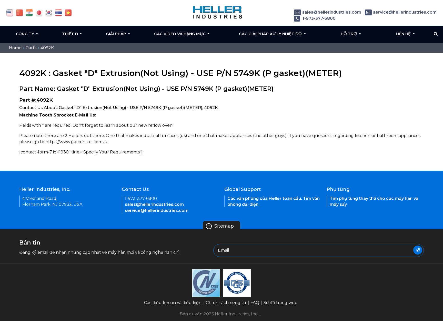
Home (15, 47)
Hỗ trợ (349, 33)
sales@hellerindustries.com (331, 12)
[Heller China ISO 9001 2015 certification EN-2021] (237, 282)
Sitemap (220, 226)
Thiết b (70, 33)
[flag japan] (39, 12)
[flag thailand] (58, 12)
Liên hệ (404, 33)
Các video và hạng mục (180, 33)
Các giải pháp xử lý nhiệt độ (271, 33)
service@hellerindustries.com (405, 12)
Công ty (25, 33)
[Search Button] (435, 33)
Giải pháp (116, 33)
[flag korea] (48, 12)
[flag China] (19, 12)
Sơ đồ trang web (280, 302)
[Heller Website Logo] (217, 12)
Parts (31, 47)
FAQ (254, 302)
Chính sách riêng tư (226, 302)
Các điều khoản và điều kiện (173, 302)
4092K (47, 47)
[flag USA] (9, 12)
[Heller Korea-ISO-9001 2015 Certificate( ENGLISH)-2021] (206, 282)
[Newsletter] (417, 250)
